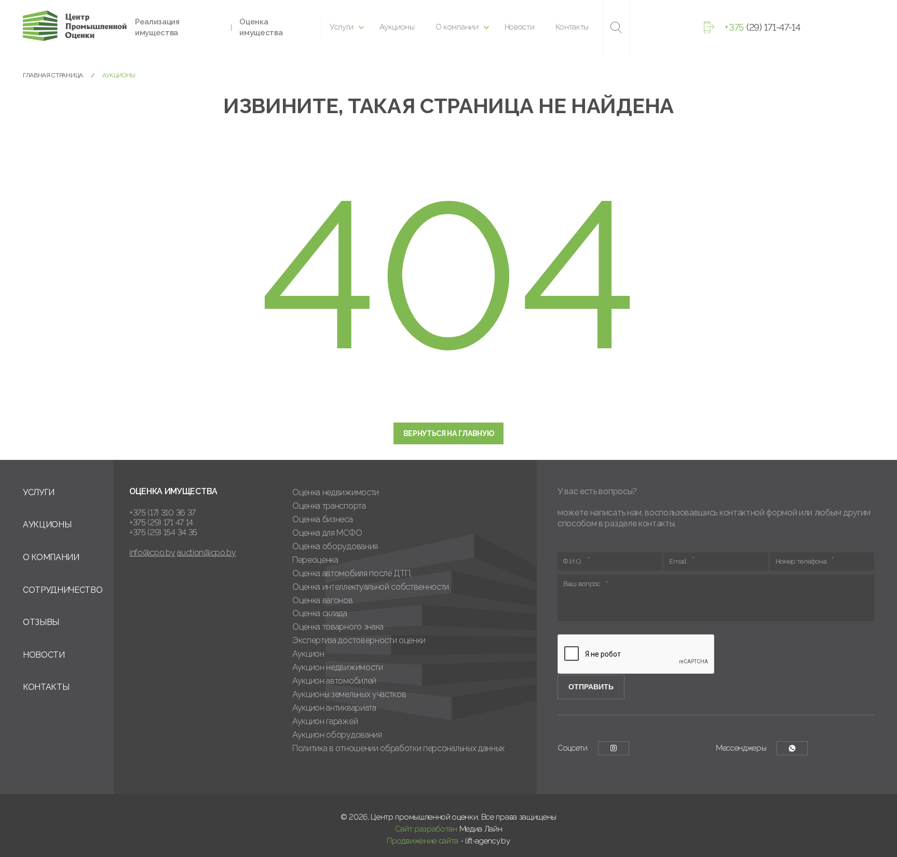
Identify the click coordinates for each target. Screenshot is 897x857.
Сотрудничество (63, 590)
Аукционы (396, 27)
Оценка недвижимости (335, 492)
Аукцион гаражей (325, 721)
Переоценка (315, 560)
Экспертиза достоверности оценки (359, 640)
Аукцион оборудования (337, 735)
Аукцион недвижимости (337, 667)
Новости (520, 27)
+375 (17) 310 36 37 (162, 513)
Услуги (342, 27)
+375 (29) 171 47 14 (161, 522)
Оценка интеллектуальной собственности (370, 587)
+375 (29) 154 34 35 (163, 532)
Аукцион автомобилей (334, 681)
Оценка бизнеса (322, 519)
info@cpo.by (152, 552)
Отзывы (41, 622)
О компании (457, 27)
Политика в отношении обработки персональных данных (398, 748)
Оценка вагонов (322, 600)
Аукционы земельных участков (349, 694)
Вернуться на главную (448, 433)
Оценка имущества (260, 27)
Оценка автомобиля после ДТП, (352, 573)
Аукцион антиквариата (334, 708)
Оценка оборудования (335, 546)
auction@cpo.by (206, 552)
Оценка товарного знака (338, 627)
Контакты (572, 27)
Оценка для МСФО (327, 533)
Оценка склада (319, 613)
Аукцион (308, 654)
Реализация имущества (157, 27)
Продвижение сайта (422, 841)
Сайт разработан (426, 829)
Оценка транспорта (329, 506)
